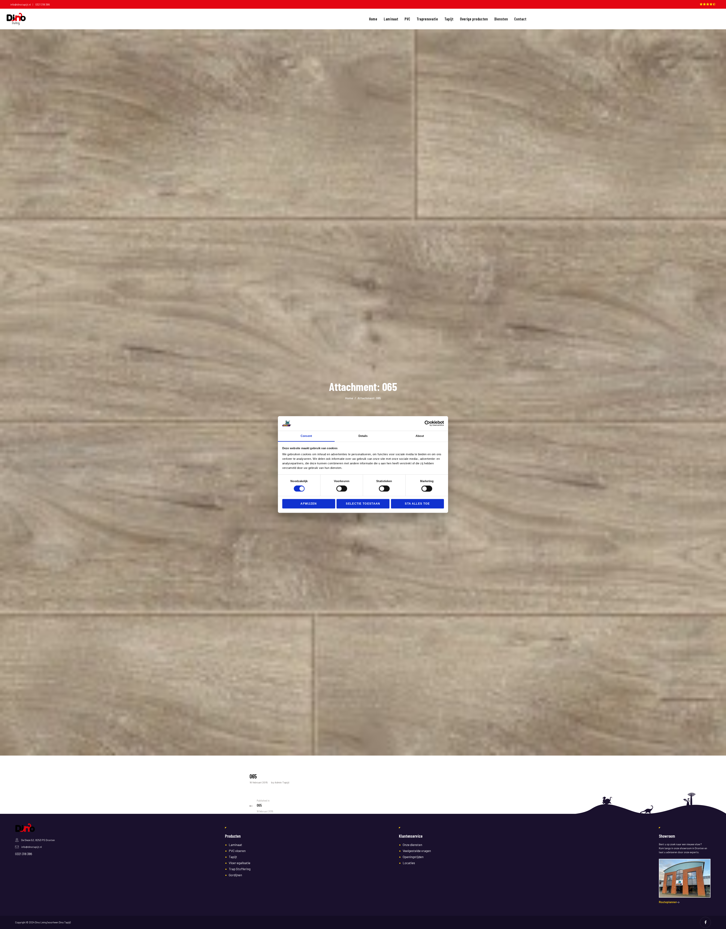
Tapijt (233, 857)
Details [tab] (363, 435)
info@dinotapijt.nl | (22, 4)
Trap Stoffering (240, 869)
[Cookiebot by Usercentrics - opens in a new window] (427, 423)
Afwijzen (308, 503)
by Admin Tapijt (280, 782)
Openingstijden (413, 857)
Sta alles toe (417, 503)
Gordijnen (235, 875)
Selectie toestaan (363, 503)
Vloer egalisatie (239, 863)
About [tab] (420, 435)
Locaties (409, 863)
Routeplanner (668, 902)
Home (349, 398)
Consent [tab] (306, 435)
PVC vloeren (237, 851)
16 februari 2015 (259, 782)
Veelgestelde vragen (417, 851)
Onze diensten (412, 845)
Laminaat (235, 845)
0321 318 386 (42, 4)
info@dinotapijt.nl (31, 846)
